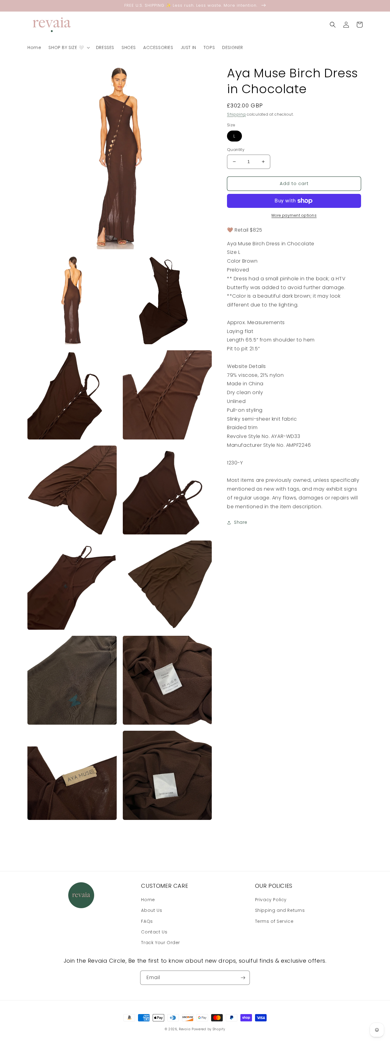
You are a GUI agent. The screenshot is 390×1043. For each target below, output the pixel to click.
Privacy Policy (271, 900)
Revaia (184, 1029)
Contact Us (154, 932)
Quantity (235, 149)
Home (148, 900)
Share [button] (240, 522)
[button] (68, 47)
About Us (151, 910)
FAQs (147, 921)
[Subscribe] (243, 978)
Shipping (236, 114)
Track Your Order (160, 943)
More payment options (294, 215)
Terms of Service (274, 921)
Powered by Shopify (208, 1029)
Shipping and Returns (280, 910)
